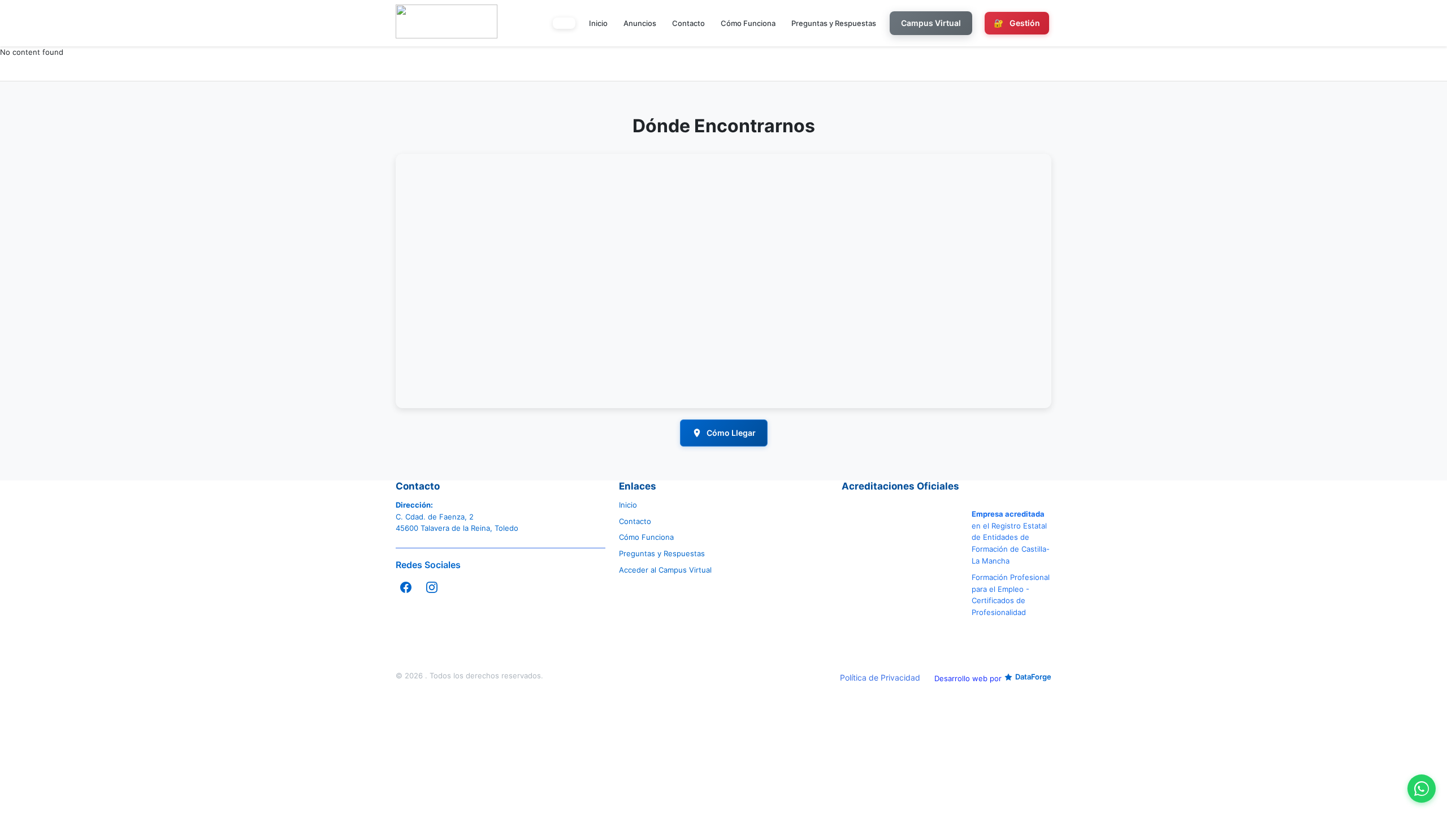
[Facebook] (406, 587)
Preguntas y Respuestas (833, 23)
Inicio (598, 23)
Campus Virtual (931, 23)
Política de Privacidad (880, 677)
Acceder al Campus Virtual (665, 569)
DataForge (1033, 676)
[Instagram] (432, 587)
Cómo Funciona (748, 23)
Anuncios (639, 23)
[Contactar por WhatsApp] (1421, 788)
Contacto (688, 23)
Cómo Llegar (731, 433)
